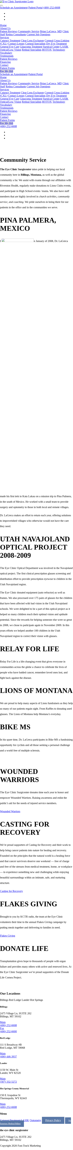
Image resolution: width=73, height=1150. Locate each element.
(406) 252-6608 (51, 7)
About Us (5, 28)
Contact (4, 65)
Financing (5, 62)
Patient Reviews (8, 31)
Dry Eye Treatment (56, 43)
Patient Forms (7, 68)
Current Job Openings (38, 34)
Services (4, 37)
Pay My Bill (6, 71)
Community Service (28, 31)
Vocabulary (6, 52)
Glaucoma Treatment (31, 46)
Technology (58, 49)
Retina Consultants (16, 34)
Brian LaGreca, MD (51, 31)
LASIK (64, 46)
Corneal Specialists (35, 43)
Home (3, 25)
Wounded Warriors (10, 811)
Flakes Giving (7, 935)
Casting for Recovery (11, 891)
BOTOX (47, 49)
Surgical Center (51, 46)
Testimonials (6, 55)
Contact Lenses (16, 43)
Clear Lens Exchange (32, 40)
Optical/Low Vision (10, 49)
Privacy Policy (53, 1120)
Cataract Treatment (10, 40)
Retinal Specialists (31, 49)
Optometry (35, 1120)
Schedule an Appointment (14, 7)
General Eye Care (9, 46)
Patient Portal (35, 7)
